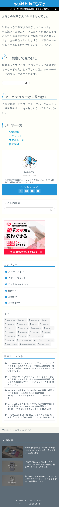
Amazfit (11, 320)
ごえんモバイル (25, 340)
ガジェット (15, 136)
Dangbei (10, 324)
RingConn (11, 336)
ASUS (46, 320)
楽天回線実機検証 (28, 344)
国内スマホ (12, 344)
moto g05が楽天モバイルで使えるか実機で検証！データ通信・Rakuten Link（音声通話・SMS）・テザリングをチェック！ (31, 392)
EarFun (23, 324)
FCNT (34, 324)
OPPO (35, 332)
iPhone (24, 328)
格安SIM (14, 144)
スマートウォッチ (17, 278)
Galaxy (45, 324)
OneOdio (11, 332)
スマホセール (17, 140)
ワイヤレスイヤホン (18, 284)
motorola (36, 328)
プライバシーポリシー (35, 500)
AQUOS (35, 320)
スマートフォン (16, 272)
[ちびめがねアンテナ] (29, 4)
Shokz (23, 336)
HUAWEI (11, 328)
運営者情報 (19, 500)
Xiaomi (10, 340)
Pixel (47, 332)
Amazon (14, 132)
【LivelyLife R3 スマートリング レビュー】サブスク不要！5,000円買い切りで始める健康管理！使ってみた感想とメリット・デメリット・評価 (31, 365)
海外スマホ (45, 344)
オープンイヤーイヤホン (44, 340)
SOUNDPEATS (37, 336)
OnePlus (23, 332)
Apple (22, 320)
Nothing (49, 328)
